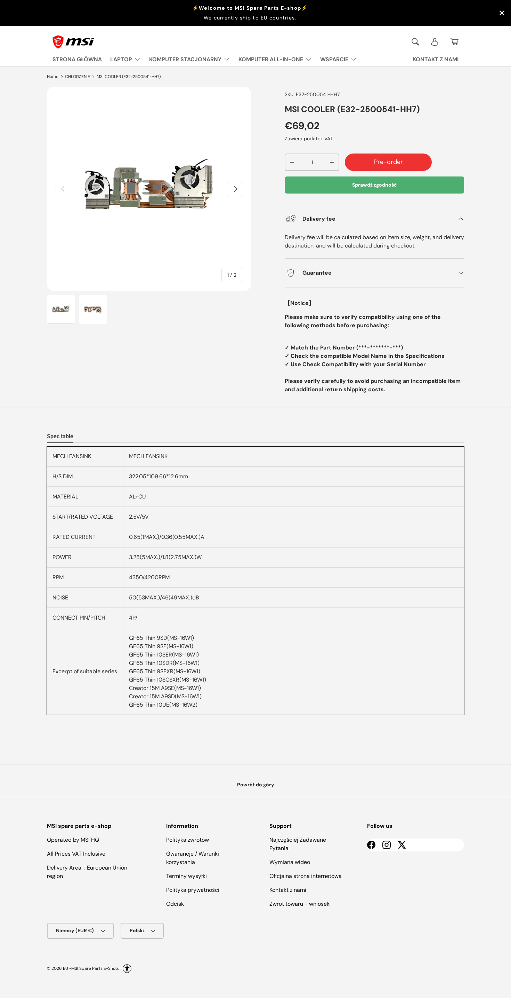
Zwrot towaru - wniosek (299, 903)
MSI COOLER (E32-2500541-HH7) (129, 76)
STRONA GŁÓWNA (77, 59)
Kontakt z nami (287, 890)
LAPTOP (121, 59)
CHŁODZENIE (77, 76)
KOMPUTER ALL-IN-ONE (270, 59)
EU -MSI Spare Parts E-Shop (90, 968)
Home (52, 76)
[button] (454, 41)
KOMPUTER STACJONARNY (185, 59)
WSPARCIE (334, 59)
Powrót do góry (255, 784)
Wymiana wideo (289, 862)
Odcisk (175, 903)
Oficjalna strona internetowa (305, 876)
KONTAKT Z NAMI (436, 59)
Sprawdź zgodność (374, 185)
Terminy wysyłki (186, 876)
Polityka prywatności (192, 890)
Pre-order (388, 162)
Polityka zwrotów (187, 839)
